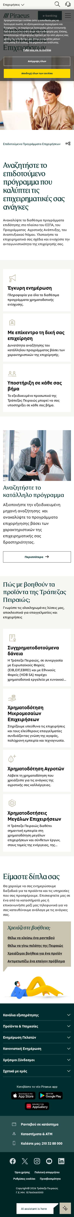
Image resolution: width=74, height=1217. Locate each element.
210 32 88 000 (52, 1143)
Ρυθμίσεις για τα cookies (37, 50)
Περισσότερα (34, 557)
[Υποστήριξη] (65, 5)
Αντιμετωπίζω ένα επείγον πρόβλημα (36, 961)
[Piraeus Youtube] (49, 1161)
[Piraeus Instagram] (37, 1161)
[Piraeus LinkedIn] (61, 1161)
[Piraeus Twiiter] (25, 1161)
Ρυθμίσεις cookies (24, 1178)
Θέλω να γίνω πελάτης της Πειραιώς (35, 945)
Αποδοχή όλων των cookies (37, 73)
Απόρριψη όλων (37, 61)
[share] (68, 143)
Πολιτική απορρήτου (47, 1172)
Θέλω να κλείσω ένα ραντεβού (31, 937)
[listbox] (13, 4)
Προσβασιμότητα (50, 1178)
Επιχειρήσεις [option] (11, 4)
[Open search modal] (57, 4)
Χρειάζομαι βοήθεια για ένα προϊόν (35, 953)
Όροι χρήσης (22, 1172)
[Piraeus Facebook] (13, 1161)
